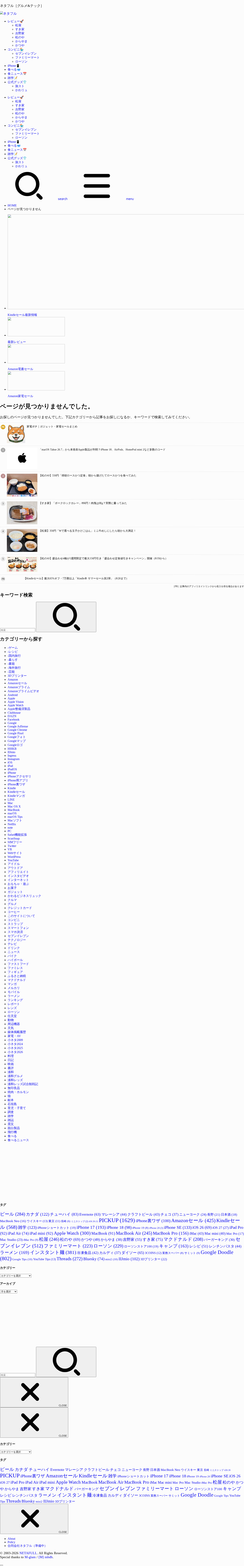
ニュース (14, 952)
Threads (70, 1258)
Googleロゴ (15, 744)
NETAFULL (28, 1553)
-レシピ (13, 651)
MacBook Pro (171, 1233)
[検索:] (18, 630)
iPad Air (18, 1233)
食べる (12, 1136)
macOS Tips (15, 816)
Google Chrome (17, 729)
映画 (11, 1064)
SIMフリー (15, 842)
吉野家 (19, 33)
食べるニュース (18, 1140)
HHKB (12, 748)
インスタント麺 (53, 1252)
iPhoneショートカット (56, 1228)
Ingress (12, 755)
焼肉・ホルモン (18, 1092)
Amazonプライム (19, 687)
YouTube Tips (44, 1259)
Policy (11, 1542)
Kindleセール (16, 791)
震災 (11, 1124)
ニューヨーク (192, 1214)
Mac (10, 803)
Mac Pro (235, 1233)
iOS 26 (202, 1227)
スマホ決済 (15, 931)
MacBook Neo (13, 1221)
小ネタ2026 (15, 1052)
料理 (11, 1056)
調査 (11, 1112)
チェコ (169, 1214)
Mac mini (215, 1233)
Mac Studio (11, 1240)
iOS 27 (220, 1228)
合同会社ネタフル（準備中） (27, 1545)
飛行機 (12, 1132)
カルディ (110, 1253)
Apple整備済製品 (19, 708)
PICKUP (117, 1220)
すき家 (19, 29)
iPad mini (41, 1233)
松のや (19, 37)
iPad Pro (17, 1482)
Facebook (13, 719)
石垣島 (12, 1104)
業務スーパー (173, 1253)
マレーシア (114, 1214)
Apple (11, 698)
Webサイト (15, 853)
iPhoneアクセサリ (19, 776)
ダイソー (132, 1253)
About (11, 1538)
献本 (11, 1100)
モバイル (14, 992)
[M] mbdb (46, 1557)
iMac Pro (30, 1239)
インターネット (18, 879)
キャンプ (174, 1246)
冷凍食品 (87, 1253)
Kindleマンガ (16, 795)
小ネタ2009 (15, 1040)
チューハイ (64, 1214)
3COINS (153, 1253)
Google (12, 723)
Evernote (90, 1214)
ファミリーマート (27, 57)
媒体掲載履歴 (17, 1032)
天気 (11, 1028)
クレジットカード (20, 907)
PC (9, 831)
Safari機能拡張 (17, 834)
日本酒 (229, 1214)
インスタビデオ (18, 875)
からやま (21, 41)
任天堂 (12, 1016)
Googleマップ (17, 740)
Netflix (12, 824)
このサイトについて (21, 915)
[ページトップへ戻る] (1, 1565)
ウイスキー (37, 1221)
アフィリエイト (18, 871)
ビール (12, 1214)
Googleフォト (17, 736)
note (10, 827)
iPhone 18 (119, 1227)
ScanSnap (14, 838)
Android (13, 695)
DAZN (12, 716)
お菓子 (12, 887)
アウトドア (15, 867)
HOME (12, 205)
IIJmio (11, 752)
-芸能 (11, 671)
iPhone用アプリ (18, 780)
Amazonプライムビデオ (23, 691)
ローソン (21, 61)
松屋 (18, 25)
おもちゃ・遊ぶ (18, 883)
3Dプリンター (17, 675)
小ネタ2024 (15, 1044)
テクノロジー (17, 940)
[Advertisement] (114, 1172)
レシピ (198, 1246)
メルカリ (14, 988)
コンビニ (14, 919)
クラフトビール (143, 1214)
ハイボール (15, 960)
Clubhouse (14, 712)
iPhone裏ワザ (16, 784)
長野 (213, 1214)
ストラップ (15, 923)
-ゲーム (13, 647)
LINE (11, 799)
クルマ (12, 899)
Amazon (13, 679)
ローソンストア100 (141, 1246)
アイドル (14, 863)
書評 (11, 1068)
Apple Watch (15, 705)
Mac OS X (14, 806)
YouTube (13, 860)
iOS (10, 762)
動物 (11, 1020)
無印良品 (14, 1088)
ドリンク (14, 948)
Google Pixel (15, 733)
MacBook (14, 809)
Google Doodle (197, 1495)
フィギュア (15, 972)
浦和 (11, 1072)
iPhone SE (178, 1227)
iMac (196, 1233)
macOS (12, 813)
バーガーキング (219, 1240)
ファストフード (18, 964)
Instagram (13, 759)
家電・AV (14, 1036)
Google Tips (22, 1259)
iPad (10, 765)
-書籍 (11, 663)
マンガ (12, 984)
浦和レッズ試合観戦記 (23, 1084)
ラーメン (14, 996)
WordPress (14, 856)
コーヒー (14, 911)
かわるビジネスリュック (24, 895)
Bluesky (93, 1259)
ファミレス (15, 968)
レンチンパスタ (225, 1246)
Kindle (12, 788)
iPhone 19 (140, 1227)
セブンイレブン (26, 53)
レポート (14, 1004)
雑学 (11, 1116)
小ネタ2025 (15, 1048)
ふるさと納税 (17, 976)
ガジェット (15, 891)
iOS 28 (93, 1221)
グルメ (12, 903)
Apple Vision (16, 701)
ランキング (15, 1000)
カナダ (37, 1214)
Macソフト (15, 820)
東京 (54, 1221)
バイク (12, 956)
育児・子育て (17, 1108)
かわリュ (21, 90)
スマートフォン (18, 927)
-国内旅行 (14, 655)
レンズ (12, 1008)
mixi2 (111, 1259)
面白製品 (14, 1128)
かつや (19, 45)
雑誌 (11, 1120)
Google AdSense (18, 726)
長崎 (65, 1221)
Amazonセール (17, 683)
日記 (11, 1060)
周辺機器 (14, 1024)
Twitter (12, 846)
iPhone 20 (156, 1228)
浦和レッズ (15, 1080)
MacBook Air (134, 1233)
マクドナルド (17, 980)
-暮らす (13, 659)
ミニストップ (79, 1221)
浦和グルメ (15, 1076)
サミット (192, 1253)
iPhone (12, 772)
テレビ (12, 944)
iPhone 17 (91, 1227)
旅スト (19, 86)
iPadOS (12, 769)
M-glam (30, 1557)
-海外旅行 (14, 667)
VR (10, 849)
